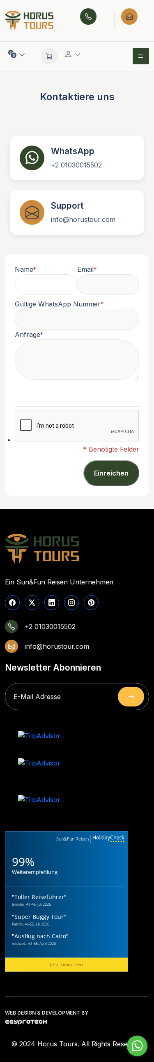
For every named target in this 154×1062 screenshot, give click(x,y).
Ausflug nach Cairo (40, 936)
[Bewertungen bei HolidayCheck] (107, 839)
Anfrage (27, 334)
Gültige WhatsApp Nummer (58, 304)
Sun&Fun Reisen (72, 839)
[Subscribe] (131, 696)
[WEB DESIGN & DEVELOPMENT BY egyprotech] (26, 1024)
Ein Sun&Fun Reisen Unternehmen (59, 582)
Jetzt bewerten (66, 964)
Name (24, 269)
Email (85, 269)
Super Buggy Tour (39, 917)
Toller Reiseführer (39, 897)
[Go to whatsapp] (137, 1046)
